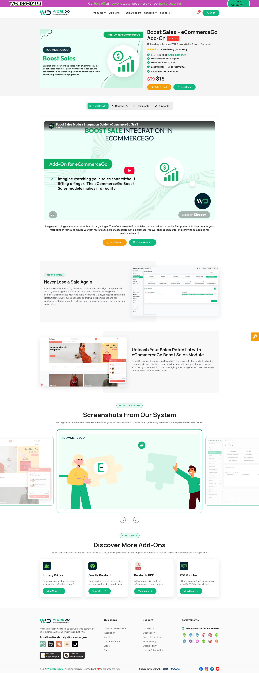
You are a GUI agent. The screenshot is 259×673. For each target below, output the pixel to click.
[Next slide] (136, 520)
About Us (108, 637)
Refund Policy (149, 641)
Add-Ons (114, 12)
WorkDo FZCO (55, 668)
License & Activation (153, 650)
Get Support (149, 632)
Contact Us (149, 628)
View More (52, 591)
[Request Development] (255, 336)
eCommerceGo (176, 55)
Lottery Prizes (53, 575)
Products (97, 12)
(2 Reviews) (167, 49)
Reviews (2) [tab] (121, 105)
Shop (106, 650)
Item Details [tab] (99, 105)
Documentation (144, 242)
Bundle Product (99, 575)
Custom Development (115, 628)
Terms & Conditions (153, 637)
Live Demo (186, 87)
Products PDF (144, 575)
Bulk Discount (133, 12)
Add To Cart (161, 87)
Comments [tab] (143, 105)
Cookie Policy (149, 645)
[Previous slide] (123, 520)
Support (165, 12)
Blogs (107, 645)
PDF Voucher (189, 575)
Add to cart (116, 242)
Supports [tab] (163, 105)
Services (149, 12)
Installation (109, 632)
